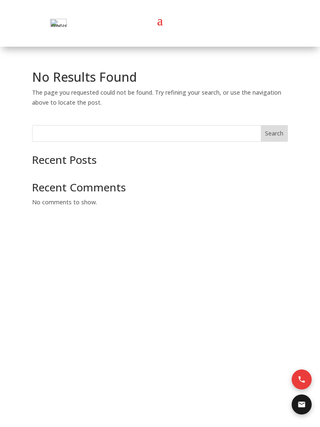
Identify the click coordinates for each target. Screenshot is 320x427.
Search (274, 133)
